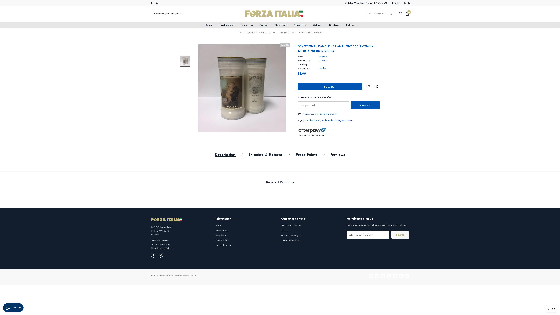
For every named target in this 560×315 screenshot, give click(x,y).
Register (396, 3)
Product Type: (304, 68)
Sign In (407, 3)
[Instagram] (158, 3)
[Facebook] (153, 3)
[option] (242, 88)
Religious (323, 56)
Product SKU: (304, 60)
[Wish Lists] (368, 86)
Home (239, 32)
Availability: (303, 64)
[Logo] (274, 14)
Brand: (301, 56)
